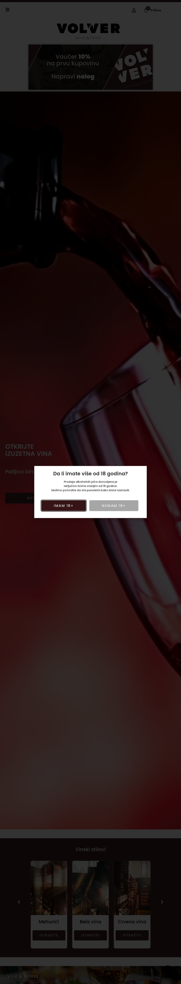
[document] (90, 492)
